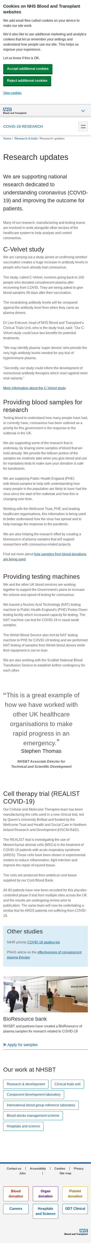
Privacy (79, 1168)
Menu (83, 126)
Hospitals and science (23, 1126)
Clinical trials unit (67, 1084)
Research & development (26, 1084)
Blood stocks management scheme (33, 1115)
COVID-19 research (23, 126)
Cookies (59, 1168)
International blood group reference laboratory (41, 1105)
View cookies (12, 93)
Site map (65, 1173)
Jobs (22, 1173)
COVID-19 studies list (43, 942)
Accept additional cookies (28, 68)
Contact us (14, 1168)
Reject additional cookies (27, 80)
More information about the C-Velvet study (34, 388)
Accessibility (38, 1168)
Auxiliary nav (83, 111)
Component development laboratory (34, 1094)
